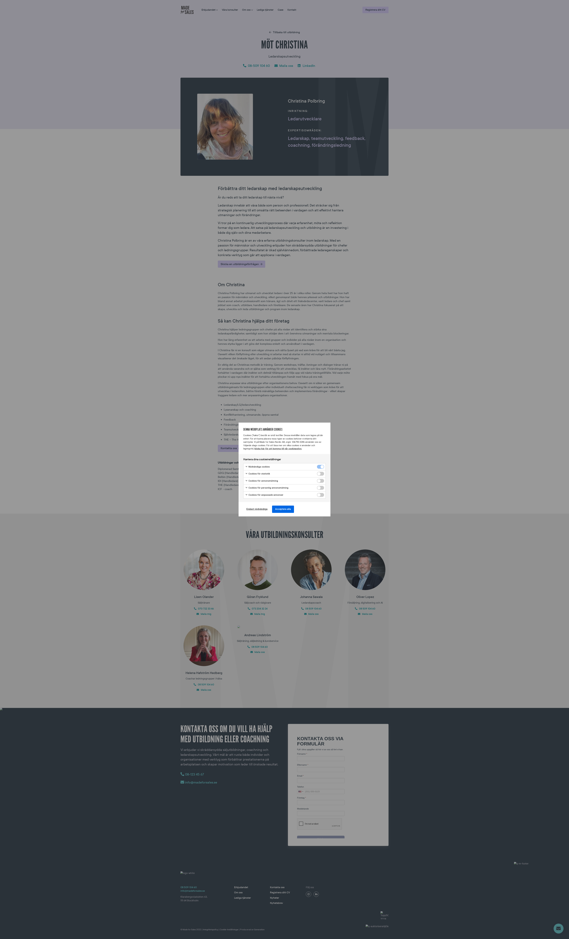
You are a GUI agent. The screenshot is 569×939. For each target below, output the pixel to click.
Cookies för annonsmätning (263, 481)
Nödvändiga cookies (259, 466)
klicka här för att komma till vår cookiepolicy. (278, 448)
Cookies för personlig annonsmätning (268, 487)
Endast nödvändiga (256, 509)
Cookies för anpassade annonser (265, 495)
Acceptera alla (283, 509)
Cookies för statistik (259, 473)
